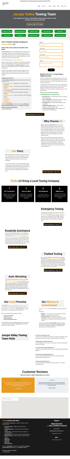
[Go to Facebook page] (56, 437)
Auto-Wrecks (47, 31)
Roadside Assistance (20, 31)
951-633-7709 (56, 428)
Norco (28, 446)
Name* (41, 42)
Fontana (20, 447)
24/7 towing (10, 65)
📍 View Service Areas (6, 108)
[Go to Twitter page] (57, 437)
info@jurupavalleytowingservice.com (56, 430)
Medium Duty (7, 99)
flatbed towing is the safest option (54, 258)
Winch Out (60, 31)
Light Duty (6, 98)
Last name (42, 48)
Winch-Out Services (8, 95)
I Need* (41, 61)
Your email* (42, 54)
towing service (50, 137)
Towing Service (7, 451)
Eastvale (4, 447)
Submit (51, 69)
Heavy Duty (6, 101)
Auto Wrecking (7, 92)
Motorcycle (7, 35)
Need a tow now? (56, 423)
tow (39, 342)
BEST (50, 74)
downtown (62, 89)
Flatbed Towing (33, 31)
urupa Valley (9, 446)
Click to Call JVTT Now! (35, 24)
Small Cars (20, 35)
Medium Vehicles (34, 35)
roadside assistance (20, 65)
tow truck (54, 141)
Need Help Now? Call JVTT (35, 114)
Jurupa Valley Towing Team (17, 59)
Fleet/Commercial (60, 35)
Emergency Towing (6, 31)
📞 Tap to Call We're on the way (57, 425)
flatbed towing (51, 261)
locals (42, 132)
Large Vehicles (47, 35)
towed (64, 195)
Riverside (8, 447)
